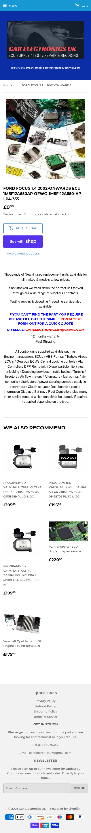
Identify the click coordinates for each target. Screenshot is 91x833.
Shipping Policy (45, 711)
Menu (13, 5)
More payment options (23, 253)
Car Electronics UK (32, 808)
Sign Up (79, 788)
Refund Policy (45, 706)
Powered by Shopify (65, 808)
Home (7, 85)
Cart (84, 5)
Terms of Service (46, 717)
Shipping (30, 214)
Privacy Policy (45, 701)
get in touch (28, 732)
